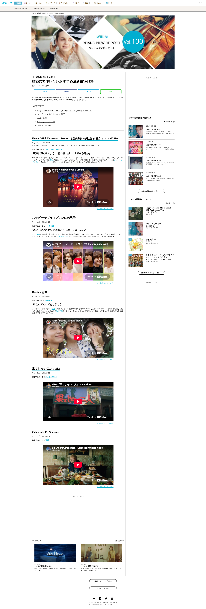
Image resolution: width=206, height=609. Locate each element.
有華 (53, 309)
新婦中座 (48, 300)
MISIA (51, 160)
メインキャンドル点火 (53, 149)
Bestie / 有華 (42, 118)
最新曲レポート (42, 13)
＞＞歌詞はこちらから (105, 209)
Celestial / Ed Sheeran (45, 125)
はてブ (89, 92)
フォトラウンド (51, 377)
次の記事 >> (119, 541)
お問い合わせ (113, 602)
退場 (47, 440)
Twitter (44, 91)
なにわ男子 (36, 234)
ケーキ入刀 (49, 226)
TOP (33, 13)
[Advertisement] (78, 515)
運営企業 (105, 602)
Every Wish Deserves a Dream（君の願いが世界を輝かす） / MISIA (64, 111)
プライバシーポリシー (95, 602)
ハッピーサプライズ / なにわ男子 (51, 114)
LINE (111, 91)
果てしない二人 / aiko (46, 122)
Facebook (67, 91)
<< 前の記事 (36, 541)
